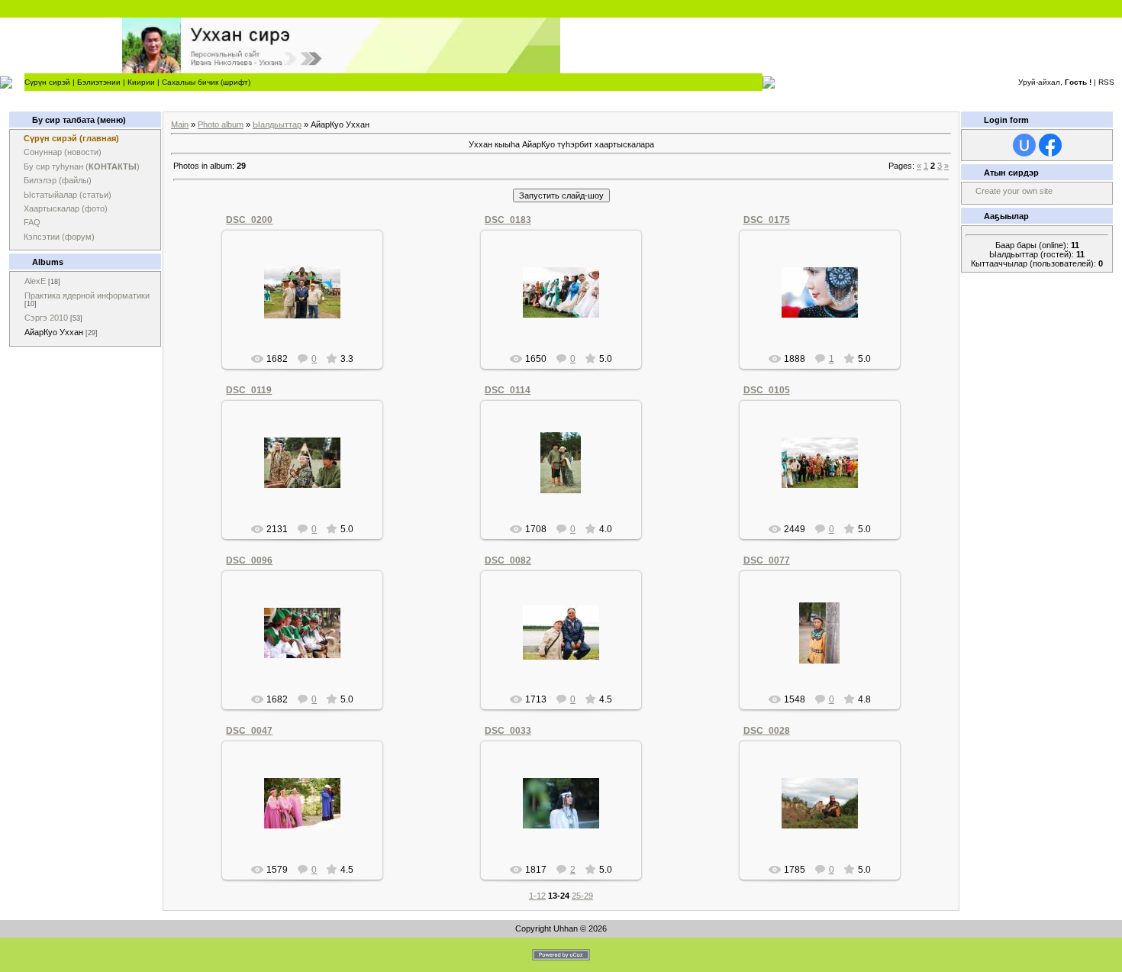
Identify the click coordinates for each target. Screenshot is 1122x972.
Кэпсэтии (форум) (59, 236)
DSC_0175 (766, 220)
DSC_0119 (249, 390)
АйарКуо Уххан (53, 332)
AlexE (35, 281)
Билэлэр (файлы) (58, 180)
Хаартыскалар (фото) (66, 208)
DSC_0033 (508, 730)
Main (180, 124)
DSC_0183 (508, 220)
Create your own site (1014, 190)
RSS (1106, 82)
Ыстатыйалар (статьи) (67, 194)
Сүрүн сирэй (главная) (71, 138)
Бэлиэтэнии (99, 82)
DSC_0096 (249, 560)
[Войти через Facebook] (1050, 145)
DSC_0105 (766, 390)
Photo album (220, 124)
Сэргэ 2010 (46, 317)
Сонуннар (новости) (63, 152)
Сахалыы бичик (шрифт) (206, 82)
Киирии (141, 82)
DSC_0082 (508, 560)
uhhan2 (309, 304)
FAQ (32, 222)
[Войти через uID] (1024, 145)
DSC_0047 (249, 730)
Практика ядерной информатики (87, 295)
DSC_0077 (766, 560)
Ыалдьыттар (277, 124)
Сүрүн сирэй (47, 82)
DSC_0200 (249, 220)
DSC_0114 (507, 390)
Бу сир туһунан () (82, 166)
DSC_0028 (766, 730)
